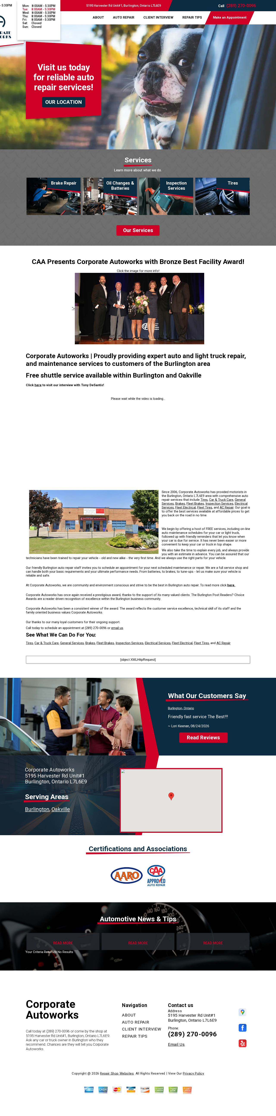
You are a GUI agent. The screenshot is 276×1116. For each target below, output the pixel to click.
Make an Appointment (229, 17)
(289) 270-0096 (241, 5)
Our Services (138, 230)
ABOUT (98, 17)
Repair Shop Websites (117, 1073)
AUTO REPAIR (123, 17)
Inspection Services (219, 504)
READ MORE (63, 943)
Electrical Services (158, 643)
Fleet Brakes (195, 504)
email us (117, 628)
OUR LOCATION (63, 102)
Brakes (180, 504)
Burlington (37, 809)
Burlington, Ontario (181, 708)
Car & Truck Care (221, 500)
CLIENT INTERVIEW (158, 17)
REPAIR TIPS (192, 17)
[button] (171, 796)
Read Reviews (203, 738)
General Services (72, 643)
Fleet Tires (204, 507)
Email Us (176, 1044)
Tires (204, 500)
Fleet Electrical (185, 507)
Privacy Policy (193, 1073)
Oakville (61, 809)
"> (73, 308)
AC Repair (227, 507)
